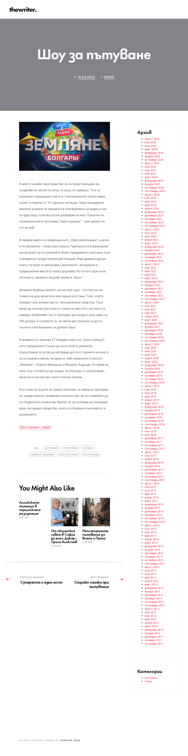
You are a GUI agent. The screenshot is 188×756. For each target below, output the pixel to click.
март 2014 (151, 542)
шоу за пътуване (68, 454)
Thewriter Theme (70, 740)
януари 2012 (152, 633)
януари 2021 (152, 327)
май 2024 (150, 205)
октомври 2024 (154, 187)
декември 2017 (154, 438)
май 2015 (150, 494)
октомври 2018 (154, 421)
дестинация (51, 447)
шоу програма (91, 454)
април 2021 (152, 316)
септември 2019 (155, 382)
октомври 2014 (154, 518)
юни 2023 (150, 236)
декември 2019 (154, 372)
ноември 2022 (153, 257)
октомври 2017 (154, 445)
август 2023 (152, 229)
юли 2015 (150, 487)
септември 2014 (155, 521)
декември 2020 (154, 330)
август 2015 (152, 483)
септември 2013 (155, 563)
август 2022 (152, 264)
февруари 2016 (154, 462)
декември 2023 (154, 215)
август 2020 (152, 344)
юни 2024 (150, 201)
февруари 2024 (154, 212)
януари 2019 (152, 410)
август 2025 (152, 163)
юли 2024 (150, 198)
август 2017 (152, 452)
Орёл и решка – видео (35, 427)
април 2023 (152, 239)
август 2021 (152, 302)
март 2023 (151, 243)
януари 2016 (152, 466)
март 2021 (151, 320)
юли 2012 (150, 612)
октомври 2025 (154, 159)
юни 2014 (150, 532)
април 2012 (152, 622)
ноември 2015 (153, 473)
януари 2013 (152, 591)
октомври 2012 (154, 602)
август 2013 (152, 567)
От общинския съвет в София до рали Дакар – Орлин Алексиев (64, 536)
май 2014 (150, 535)
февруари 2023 (154, 246)
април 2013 (152, 581)
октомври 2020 (154, 337)
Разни (109, 77)
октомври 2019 (154, 379)
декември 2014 (154, 511)
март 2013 (151, 584)
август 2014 (152, 525)
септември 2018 (155, 424)
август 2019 (152, 386)
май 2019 (150, 396)
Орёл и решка (70, 447)
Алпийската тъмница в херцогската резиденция (29, 507)
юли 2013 (150, 570)
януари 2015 (152, 508)
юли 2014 (150, 528)
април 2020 (152, 358)
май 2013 (150, 577)
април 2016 (152, 459)
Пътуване (88, 447)
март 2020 (151, 361)
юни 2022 (150, 271)
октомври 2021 (154, 295)
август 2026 (152, 139)
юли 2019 (150, 389)
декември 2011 (154, 636)
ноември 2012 (153, 598)
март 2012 (151, 626)
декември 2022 (154, 253)
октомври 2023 (154, 222)
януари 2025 (152, 184)
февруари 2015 (154, 504)
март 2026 (151, 149)
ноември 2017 (153, 441)
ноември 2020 (153, 333)
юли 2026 (150, 142)
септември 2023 (155, 226)
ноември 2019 (153, 375)
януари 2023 (152, 250)
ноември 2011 (153, 640)
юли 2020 (150, 347)
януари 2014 (152, 549)
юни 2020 (150, 351)
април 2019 (152, 400)
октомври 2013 (154, 560)
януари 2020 (152, 368)
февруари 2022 (154, 281)
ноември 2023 (153, 219)
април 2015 (152, 497)
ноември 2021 (153, 292)
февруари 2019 (154, 407)
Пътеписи (151, 678)
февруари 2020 (154, 365)
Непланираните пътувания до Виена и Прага (95, 534)
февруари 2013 (154, 588)
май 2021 (150, 313)
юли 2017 (150, 455)
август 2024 (152, 194)
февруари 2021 (154, 323)
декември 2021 (154, 288)
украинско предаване (42, 454)
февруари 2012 (154, 629)
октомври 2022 (154, 260)
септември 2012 (155, 605)
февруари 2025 (154, 180)
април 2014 (152, 539)
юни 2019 (150, 393)
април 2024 (152, 208)
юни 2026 (150, 145)
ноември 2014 (153, 515)
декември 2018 (154, 414)
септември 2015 (155, 480)
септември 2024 (155, 191)
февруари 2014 (154, 546)
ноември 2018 (153, 417)
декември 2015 (154, 469)
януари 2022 (152, 285)
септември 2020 (155, 340)
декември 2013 (154, 553)
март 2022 (151, 278)
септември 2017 (155, 448)
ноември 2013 (153, 556)
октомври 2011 (154, 643)
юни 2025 (150, 170)
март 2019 (151, 403)
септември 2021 (155, 299)
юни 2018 (150, 434)
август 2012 (152, 609)
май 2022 (150, 274)
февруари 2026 (154, 152)
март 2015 (151, 501)
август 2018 (152, 427)
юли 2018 (150, 431)
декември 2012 (154, 595)
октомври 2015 (154, 476)
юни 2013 (150, 574)
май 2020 (150, 354)
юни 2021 (150, 309)
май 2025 (150, 173)
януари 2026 (152, 156)
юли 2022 (150, 267)
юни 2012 (150, 615)
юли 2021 (150, 306)
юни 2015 (150, 490)
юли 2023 (150, 233)
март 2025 (151, 177)
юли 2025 (150, 166)
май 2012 (150, 619)
